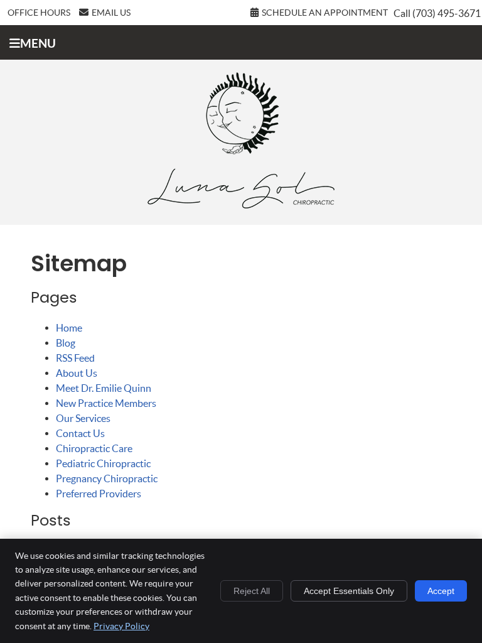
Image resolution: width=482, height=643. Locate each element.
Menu (38, 43)
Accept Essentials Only (349, 591)
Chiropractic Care (94, 448)
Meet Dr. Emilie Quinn (103, 388)
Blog (65, 343)
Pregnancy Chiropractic (107, 478)
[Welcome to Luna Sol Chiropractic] (241, 204)
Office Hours (39, 13)
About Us (76, 373)
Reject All (251, 591)
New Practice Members (106, 403)
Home (69, 327)
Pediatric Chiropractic (103, 463)
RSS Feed (75, 358)
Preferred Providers (98, 493)
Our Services (83, 418)
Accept (440, 591)
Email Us (111, 13)
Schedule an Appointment (325, 13)
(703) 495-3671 (446, 13)
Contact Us (80, 433)
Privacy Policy (121, 626)
